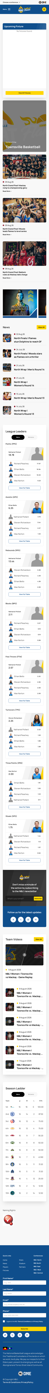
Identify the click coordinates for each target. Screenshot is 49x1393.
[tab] (18, 437)
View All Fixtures (25, 93)
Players (5, 1267)
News (5, 1263)
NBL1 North (37, 1260)
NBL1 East (37, 1266)
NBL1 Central (38, 1273)
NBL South (37, 1263)
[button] (11, 2)
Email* (6, 1300)
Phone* (6, 1311)
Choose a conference (10, 2)
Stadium (22, 1263)
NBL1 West (37, 1270)
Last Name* (8, 1289)
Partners (22, 1267)
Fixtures (6, 1270)
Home (5, 1260)
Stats (21, 1260)
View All (41, 327)
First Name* (8, 1278)
